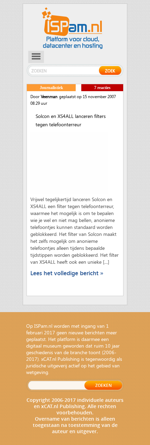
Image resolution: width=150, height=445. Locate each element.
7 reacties (102, 87)
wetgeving (37, 372)
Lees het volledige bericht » (66, 273)
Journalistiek (51, 87)
